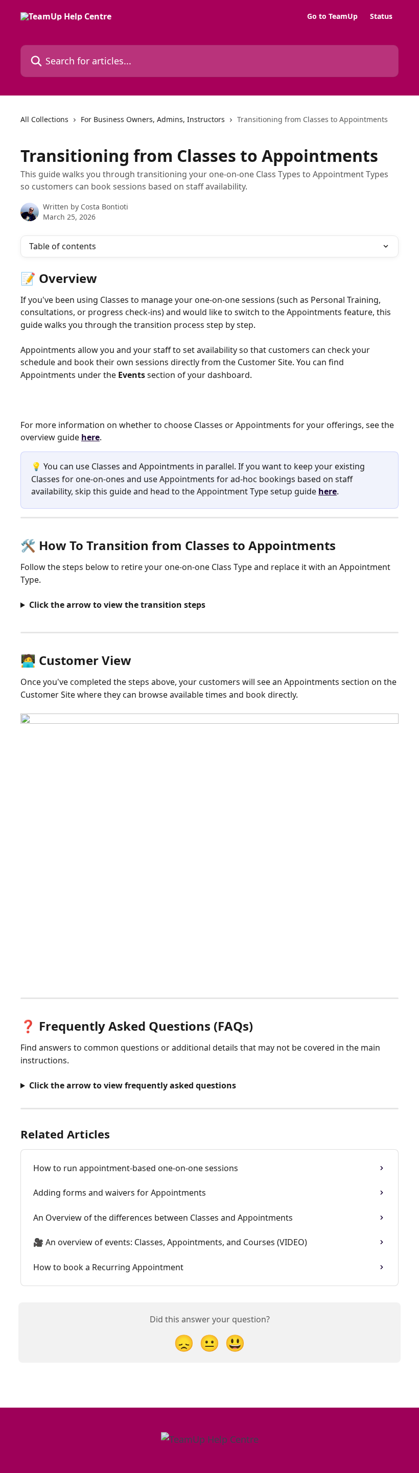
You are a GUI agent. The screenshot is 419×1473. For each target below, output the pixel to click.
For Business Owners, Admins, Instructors (153, 119)
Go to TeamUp (332, 16)
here (90, 437)
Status (381, 16)
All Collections (44, 119)
